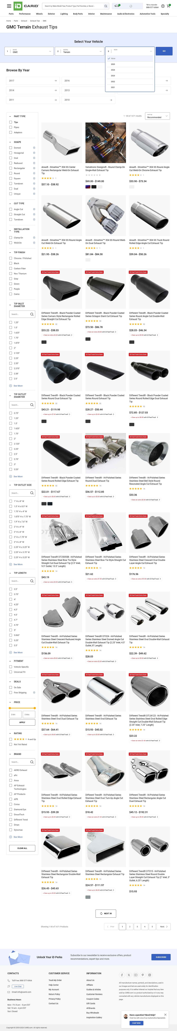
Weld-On (18, 243)
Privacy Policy (55, 999)
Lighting (64, 14)
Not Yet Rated (20, 744)
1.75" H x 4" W (20, 511)
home (8, 21)
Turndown (18, 183)
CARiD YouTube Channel (136, 975)
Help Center (54, 985)
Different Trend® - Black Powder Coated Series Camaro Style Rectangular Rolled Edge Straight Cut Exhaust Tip (60, 316)
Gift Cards (90, 1003)
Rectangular (19, 168)
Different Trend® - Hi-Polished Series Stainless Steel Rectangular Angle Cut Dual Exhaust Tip (147, 798)
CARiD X (129, 975)
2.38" (16, 373)
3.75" (16, 594)
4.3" (15, 609)
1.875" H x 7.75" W (22, 516)
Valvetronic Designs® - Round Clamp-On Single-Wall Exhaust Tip (105, 168)
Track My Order (55, 980)
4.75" (16, 625)
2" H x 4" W (19, 527)
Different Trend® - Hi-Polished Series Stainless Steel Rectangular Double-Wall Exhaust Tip (60, 874)
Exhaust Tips (35, 21)
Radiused (18, 163)
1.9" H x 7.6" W (20, 521)
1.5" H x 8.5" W (20, 506)
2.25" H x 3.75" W (22, 552)
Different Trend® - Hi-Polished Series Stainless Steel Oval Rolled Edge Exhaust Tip (61, 798)
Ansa (16, 780)
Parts (11, 14)
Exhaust (24, 21)
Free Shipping (20, 692)
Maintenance (106, 14)
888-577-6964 (152, 7)
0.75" (16, 413)
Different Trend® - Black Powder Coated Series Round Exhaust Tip (104, 397)
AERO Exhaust (20, 770)
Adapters (18, 132)
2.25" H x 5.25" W (22, 557)
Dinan (16, 825)
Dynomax (18, 830)
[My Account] (163, 6)
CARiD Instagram (150, 975)
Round (17, 173)
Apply (22, 722)
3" (15, 464)
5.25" (16, 640)
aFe (15, 775)
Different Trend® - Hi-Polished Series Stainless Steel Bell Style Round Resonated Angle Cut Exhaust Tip (147, 480)
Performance (25, 14)
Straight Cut (19, 214)
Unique (17, 194)
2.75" (16, 459)
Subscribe (161, 957)
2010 (67, 100)
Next (162, 926)
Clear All (22, 848)
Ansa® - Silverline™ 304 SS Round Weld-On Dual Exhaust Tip (105, 241)
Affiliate (89, 985)
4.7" (15, 620)
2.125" (17, 353)
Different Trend (21, 819)
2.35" (16, 363)
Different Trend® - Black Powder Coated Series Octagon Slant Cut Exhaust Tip (104, 314)
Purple (17, 289)
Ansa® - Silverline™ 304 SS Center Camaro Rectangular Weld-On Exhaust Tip (60, 170)
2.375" (17, 368)
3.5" (15, 589)
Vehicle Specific (21, 667)
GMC (44, 21)
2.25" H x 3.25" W (22, 547)
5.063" (17, 635)
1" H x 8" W (19, 501)
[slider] (10, 708)
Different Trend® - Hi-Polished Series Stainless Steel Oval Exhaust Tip (103, 717)
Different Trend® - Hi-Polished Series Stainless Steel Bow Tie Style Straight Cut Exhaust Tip (105, 560)
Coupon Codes (92, 999)
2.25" (16, 358)
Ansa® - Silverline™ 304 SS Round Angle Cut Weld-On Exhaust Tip (61, 241)
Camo (16, 294)
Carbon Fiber (20, 268)
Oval (16, 158)
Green (16, 284)
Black (16, 263)
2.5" (15, 378)
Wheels (39, 14)
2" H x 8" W (19, 542)
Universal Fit (19, 672)
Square (17, 178)
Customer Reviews (94, 994)
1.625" (17, 332)
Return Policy (54, 994)
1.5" (15, 327)
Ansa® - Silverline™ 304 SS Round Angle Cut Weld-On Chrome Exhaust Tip (149, 168)
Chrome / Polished (22, 258)
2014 (11, 90)
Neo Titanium (20, 273)
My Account (54, 989)
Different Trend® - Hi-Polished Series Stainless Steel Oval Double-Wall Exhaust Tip (149, 639)
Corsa (16, 804)
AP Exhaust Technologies (20, 787)
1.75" (16, 338)
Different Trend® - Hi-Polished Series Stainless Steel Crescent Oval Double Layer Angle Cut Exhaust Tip (147, 560)
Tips (16, 122)
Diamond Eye (20, 809)
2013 (67, 90)
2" (15, 348)
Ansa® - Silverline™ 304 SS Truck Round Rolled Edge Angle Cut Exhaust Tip (149, 241)
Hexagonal (19, 153)
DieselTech (19, 814)
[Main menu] (9, 6)
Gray (16, 279)
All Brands (90, 1008)
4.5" (15, 615)
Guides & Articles (93, 989)
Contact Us (53, 1003)
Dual (16, 189)
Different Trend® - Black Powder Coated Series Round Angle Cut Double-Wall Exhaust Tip (148, 316)
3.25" (16, 469)
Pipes (16, 127)
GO (164, 51)
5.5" (15, 645)
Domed (17, 148)
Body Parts (78, 14)
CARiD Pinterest (143, 975)
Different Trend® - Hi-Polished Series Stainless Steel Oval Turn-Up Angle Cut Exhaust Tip (104, 798)
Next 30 (108, 913)
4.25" (16, 604)
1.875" (17, 343)
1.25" (16, 322)
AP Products (19, 794)
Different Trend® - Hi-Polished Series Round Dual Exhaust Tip (103, 479)
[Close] (165, 1015)
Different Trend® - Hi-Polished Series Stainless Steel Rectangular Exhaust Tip (104, 873)
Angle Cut (18, 209)
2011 (11, 100)
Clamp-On (18, 237)
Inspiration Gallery (94, 1017)
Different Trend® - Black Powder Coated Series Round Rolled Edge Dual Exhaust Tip (148, 398)
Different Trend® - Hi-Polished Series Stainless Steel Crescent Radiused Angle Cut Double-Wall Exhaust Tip (61, 639)
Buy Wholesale (92, 1013)
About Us (90, 980)
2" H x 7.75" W (20, 537)
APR (16, 799)
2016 (67, 80)
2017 (11, 80)
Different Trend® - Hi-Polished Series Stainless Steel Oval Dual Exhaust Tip (59, 717)
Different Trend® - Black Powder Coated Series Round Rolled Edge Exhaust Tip (60, 479)
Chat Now (136, 1023)
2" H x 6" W (19, 532)
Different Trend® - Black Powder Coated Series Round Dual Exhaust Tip (60, 397)
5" (15, 630)
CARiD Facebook (122, 975)
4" (15, 599)
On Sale (17, 687)
